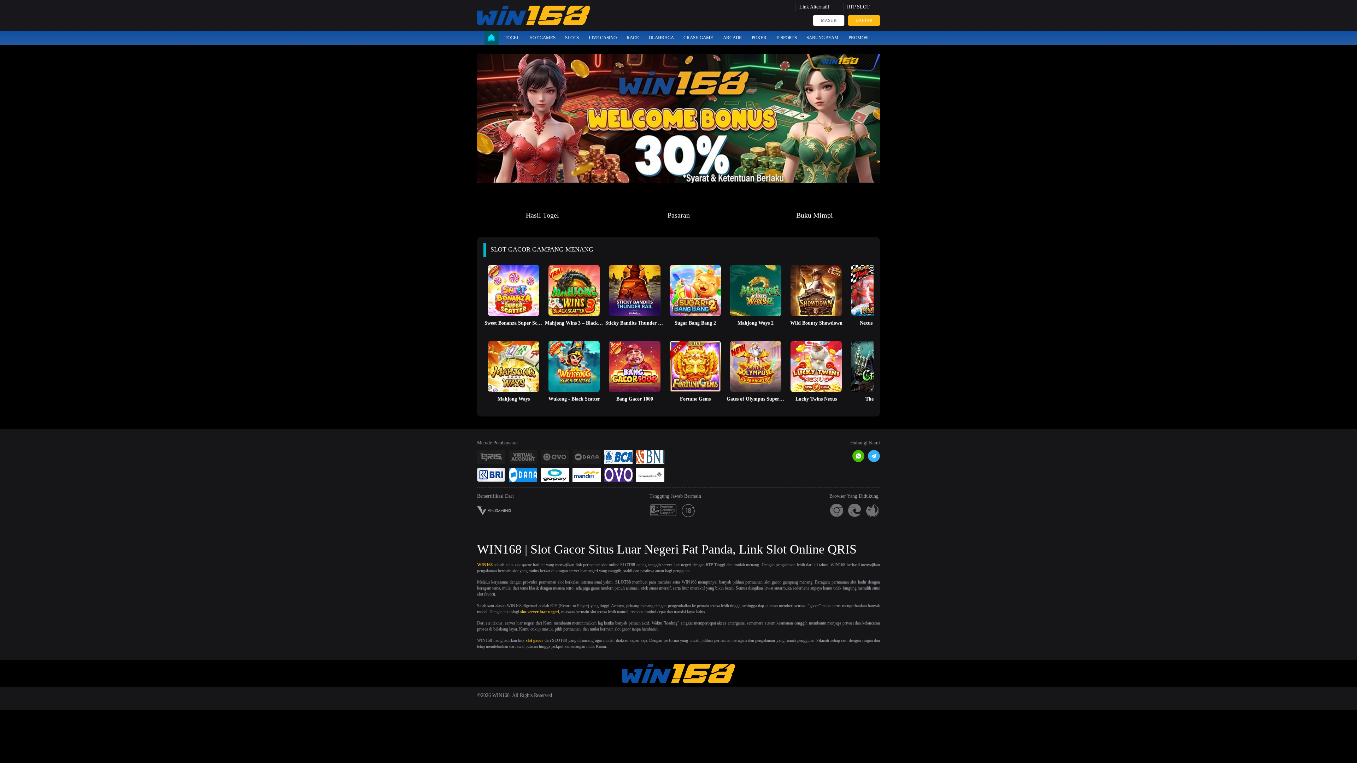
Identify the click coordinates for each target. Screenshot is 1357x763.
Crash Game (698, 37)
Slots (572, 37)
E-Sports (786, 37)
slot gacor (535, 640)
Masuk (829, 20)
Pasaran (679, 215)
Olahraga (661, 37)
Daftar (864, 20)
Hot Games (542, 37)
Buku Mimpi (814, 215)
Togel (512, 37)
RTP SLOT (858, 7)
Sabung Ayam (822, 37)
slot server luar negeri (539, 611)
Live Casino (603, 37)
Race (633, 37)
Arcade (732, 37)
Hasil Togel (542, 215)
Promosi (858, 37)
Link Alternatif (814, 7)
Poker (759, 37)
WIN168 (485, 564)
